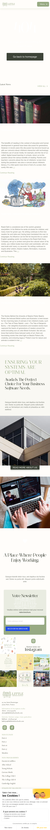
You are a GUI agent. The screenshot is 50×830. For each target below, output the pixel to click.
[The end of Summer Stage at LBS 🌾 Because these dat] (25, 662)
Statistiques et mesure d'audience (14, 816)
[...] (14, 167)
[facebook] (12, 727)
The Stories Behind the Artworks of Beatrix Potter (23, 303)
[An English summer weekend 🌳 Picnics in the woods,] (8, 678)
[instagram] (4, 727)
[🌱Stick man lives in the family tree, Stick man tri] (8, 662)
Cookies (6, 818)
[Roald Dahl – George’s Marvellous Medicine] (25, 193)
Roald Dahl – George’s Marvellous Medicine (20, 214)
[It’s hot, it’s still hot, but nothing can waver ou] (25, 678)
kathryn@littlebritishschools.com (13, 721)
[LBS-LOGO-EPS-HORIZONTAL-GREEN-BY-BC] (8, 3)
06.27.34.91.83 (11, 711)
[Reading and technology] (25, 109)
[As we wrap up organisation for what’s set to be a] (41, 662)
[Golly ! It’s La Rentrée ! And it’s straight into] (8, 645)
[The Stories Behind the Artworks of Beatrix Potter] (25, 279)
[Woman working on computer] (13, 691)
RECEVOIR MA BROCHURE (18, 629)
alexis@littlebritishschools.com (12, 713)
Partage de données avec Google (14, 814)
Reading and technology (12, 130)
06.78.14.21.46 (12, 719)
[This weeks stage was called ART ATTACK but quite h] (41, 678)
